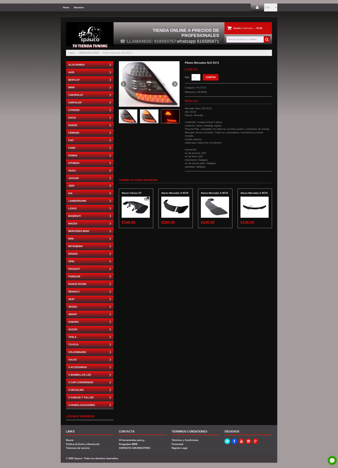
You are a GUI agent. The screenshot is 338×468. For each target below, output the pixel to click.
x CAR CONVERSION (80, 382)
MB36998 (202, 92)
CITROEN (73, 110)
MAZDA (72, 223)
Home (66, 7)
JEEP (71, 185)
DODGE (72, 125)
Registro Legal (179, 448)
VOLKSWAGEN (77, 352)
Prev (123, 84)
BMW (71, 87)
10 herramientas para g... (132, 440)
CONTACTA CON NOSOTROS (134, 448)
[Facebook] (234, 441)
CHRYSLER (75, 102)
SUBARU (73, 321)
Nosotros (79, 7)
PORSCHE (74, 276)
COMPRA (211, 77)
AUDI (71, 72)
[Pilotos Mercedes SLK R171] (149, 84)
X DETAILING (76, 390)
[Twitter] (227, 441)
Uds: (187, 77)
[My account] (257, 7)
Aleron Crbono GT (132, 193)
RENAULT (74, 291)
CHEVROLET (75, 95)
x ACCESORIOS (77, 367)
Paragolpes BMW (128, 444)
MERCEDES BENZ (89, 53)
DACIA (72, 117)
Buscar (70, 440)
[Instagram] (248, 441)
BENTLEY (74, 79)
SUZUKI (72, 329)
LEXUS (72, 208)
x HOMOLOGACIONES (81, 405)
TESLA (72, 337)
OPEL (71, 261)
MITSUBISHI (75, 246)
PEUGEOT (74, 269)
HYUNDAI (73, 163)
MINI (71, 238)
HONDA (72, 155)
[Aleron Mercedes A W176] (175, 198)
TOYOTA (73, 344)
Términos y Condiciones (185, 440)
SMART (72, 314)
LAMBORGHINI (77, 200)
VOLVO (72, 359)
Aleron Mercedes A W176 (174, 193)
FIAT (71, 140)
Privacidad (177, 444)
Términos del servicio (78, 448)
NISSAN (72, 253)
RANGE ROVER (77, 284)
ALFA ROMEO (76, 64)
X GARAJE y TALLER (80, 397)
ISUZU (72, 170)
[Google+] (255, 441)
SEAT (71, 299)
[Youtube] (241, 441)
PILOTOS (201, 87)
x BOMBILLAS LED (79, 374)
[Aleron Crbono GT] (136, 198)
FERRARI (73, 132)
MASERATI (74, 216)
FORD (71, 148)
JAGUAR (73, 178)
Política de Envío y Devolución (83, 444)
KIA (70, 193)
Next (175, 84)
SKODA (72, 306)
